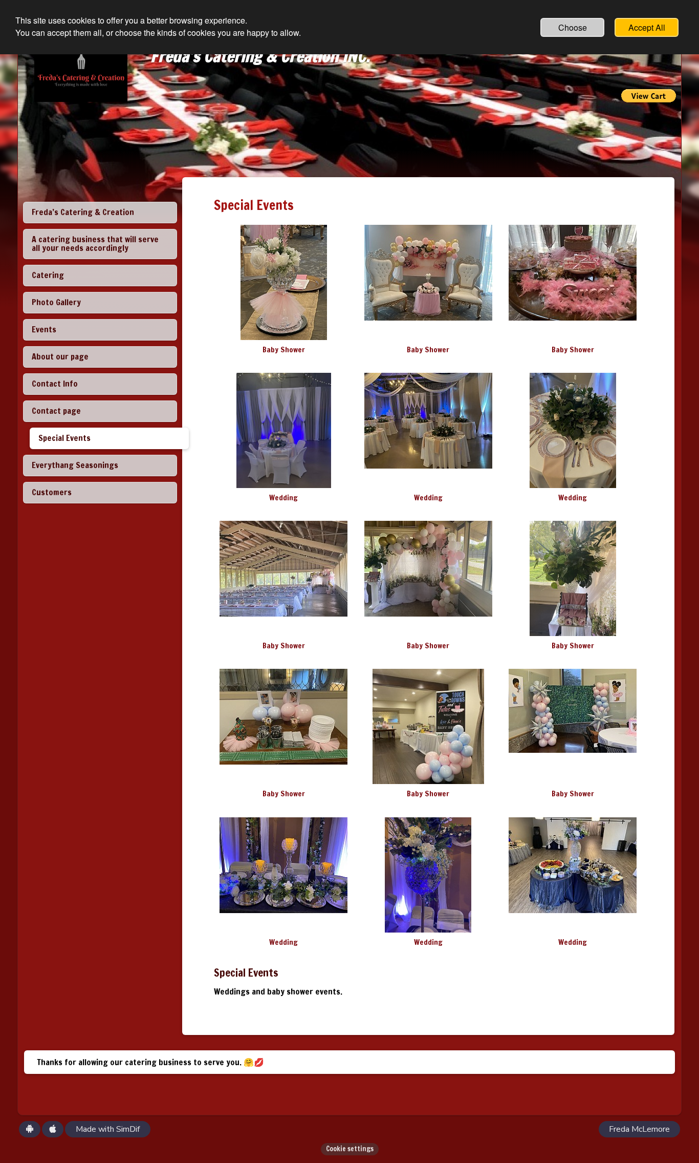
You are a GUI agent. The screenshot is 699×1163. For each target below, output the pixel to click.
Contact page (56, 410)
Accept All (646, 27)
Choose (572, 27)
